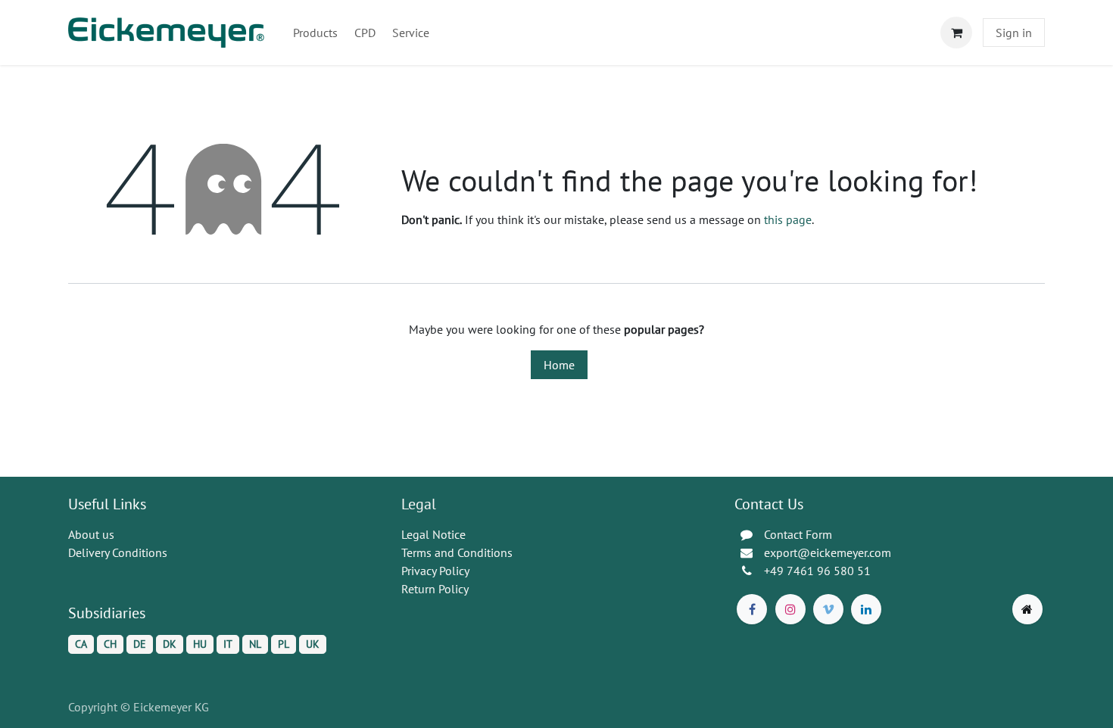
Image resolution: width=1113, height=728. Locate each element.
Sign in (1014, 32)
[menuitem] (315, 32)
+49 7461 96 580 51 (817, 570)
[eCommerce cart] (956, 32)
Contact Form (798, 534)
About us (91, 534)
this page (788, 219)
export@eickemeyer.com (827, 552)
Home (559, 364)
